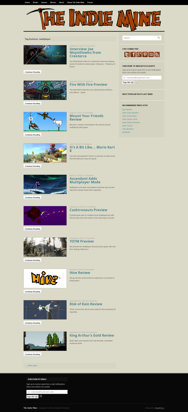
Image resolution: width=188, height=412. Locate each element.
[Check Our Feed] (157, 57)
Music (61, 2)
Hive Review (80, 273)
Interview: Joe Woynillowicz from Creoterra (85, 52)
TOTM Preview (82, 241)
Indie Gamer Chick (129, 119)
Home (27, 2)
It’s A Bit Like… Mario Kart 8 (92, 149)
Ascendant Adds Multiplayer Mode (85, 180)
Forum (90, 2)
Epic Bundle (127, 110)
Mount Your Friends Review (86, 117)
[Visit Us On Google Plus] (139, 57)
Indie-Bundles (128, 129)
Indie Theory (127, 126)
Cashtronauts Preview (88, 210)
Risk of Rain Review (86, 304)
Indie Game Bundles (130, 113)
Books (35, 2)
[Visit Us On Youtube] (151, 57)
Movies (53, 2)
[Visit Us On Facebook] (133, 57)
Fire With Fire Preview (88, 84)
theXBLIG (126, 132)
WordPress (159, 408)
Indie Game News (129, 116)
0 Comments (90, 46)
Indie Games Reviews (131, 122)
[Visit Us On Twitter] (127, 57)
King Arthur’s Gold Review (92, 335)
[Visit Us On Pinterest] (145, 57)
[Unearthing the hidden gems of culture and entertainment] (93, 30)
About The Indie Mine (75, 2)
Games (44, 2)
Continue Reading (32, 72)
